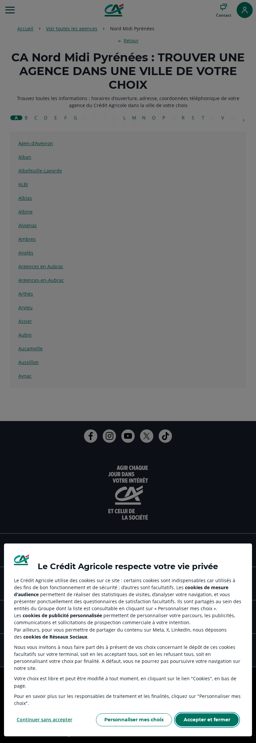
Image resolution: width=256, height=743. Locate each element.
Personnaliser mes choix (134, 720)
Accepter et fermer (207, 720)
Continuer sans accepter (44, 719)
